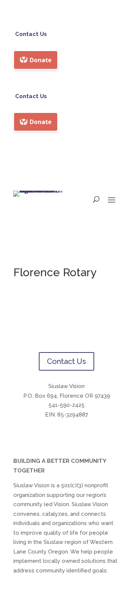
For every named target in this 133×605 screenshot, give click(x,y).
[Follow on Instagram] (74, 436)
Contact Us (31, 34)
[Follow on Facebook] (59, 436)
